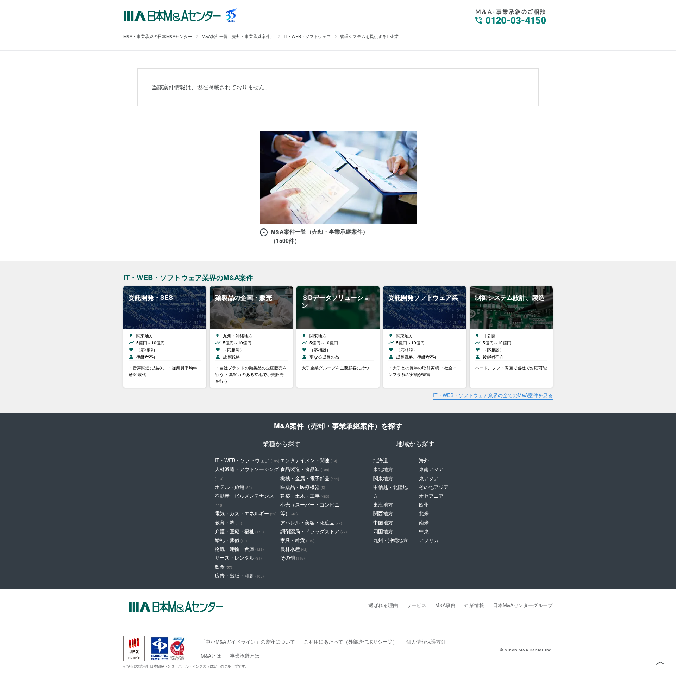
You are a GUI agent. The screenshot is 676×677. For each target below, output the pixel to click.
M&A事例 (445, 604)
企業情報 (474, 604)
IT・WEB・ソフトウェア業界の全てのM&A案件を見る (493, 395)
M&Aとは (211, 655)
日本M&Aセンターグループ (523, 604)
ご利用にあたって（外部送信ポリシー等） (351, 641)
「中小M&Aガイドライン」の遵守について (248, 641)
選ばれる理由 (383, 604)
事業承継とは (244, 655)
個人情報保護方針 (426, 641)
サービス (416, 604)
